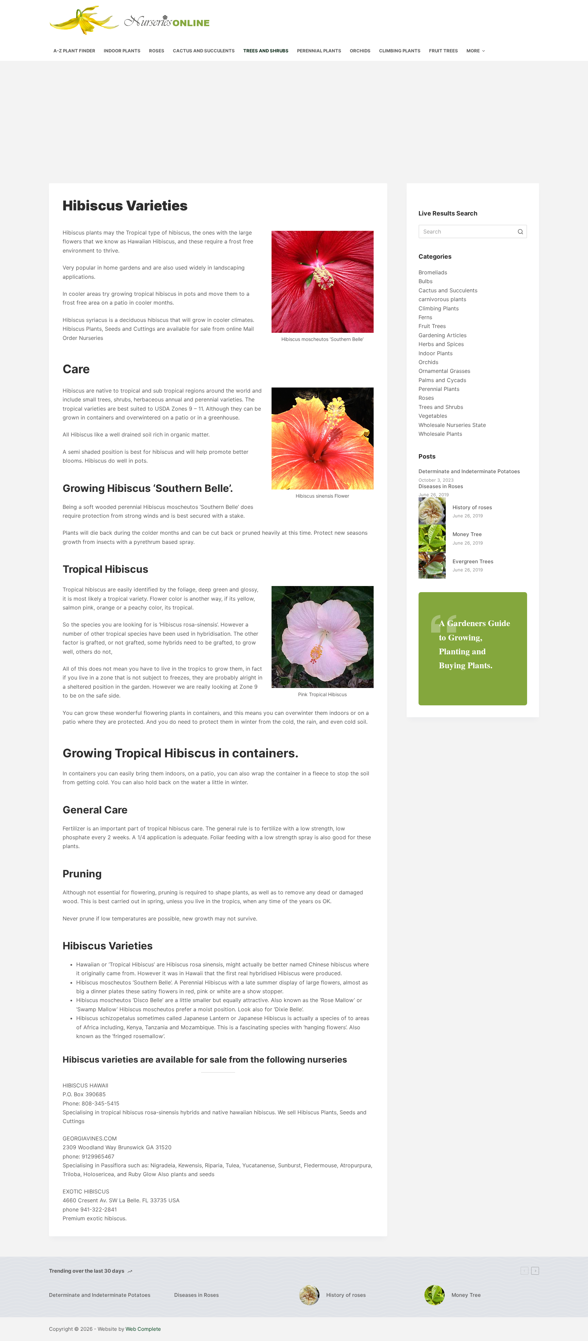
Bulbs (425, 281)
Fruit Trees (432, 326)
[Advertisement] (294, 111)
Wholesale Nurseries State (452, 425)
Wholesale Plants (440, 433)
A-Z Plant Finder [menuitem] (74, 50)
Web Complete (143, 1329)
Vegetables (433, 415)
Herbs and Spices (441, 344)
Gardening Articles (443, 335)
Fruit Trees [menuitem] (443, 50)
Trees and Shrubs (441, 406)
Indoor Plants (436, 353)
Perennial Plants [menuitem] (319, 50)
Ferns (425, 317)
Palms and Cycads (442, 380)
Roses (426, 397)
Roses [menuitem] (156, 50)
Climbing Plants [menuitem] (400, 50)
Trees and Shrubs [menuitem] (266, 50)
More (473, 50)
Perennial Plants (439, 388)
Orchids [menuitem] (360, 50)
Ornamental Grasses (444, 370)
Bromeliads (433, 272)
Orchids (428, 362)
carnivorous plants (442, 299)
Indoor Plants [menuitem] (122, 50)
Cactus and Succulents (448, 290)
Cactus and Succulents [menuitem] (204, 50)
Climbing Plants (439, 308)
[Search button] (520, 231)
